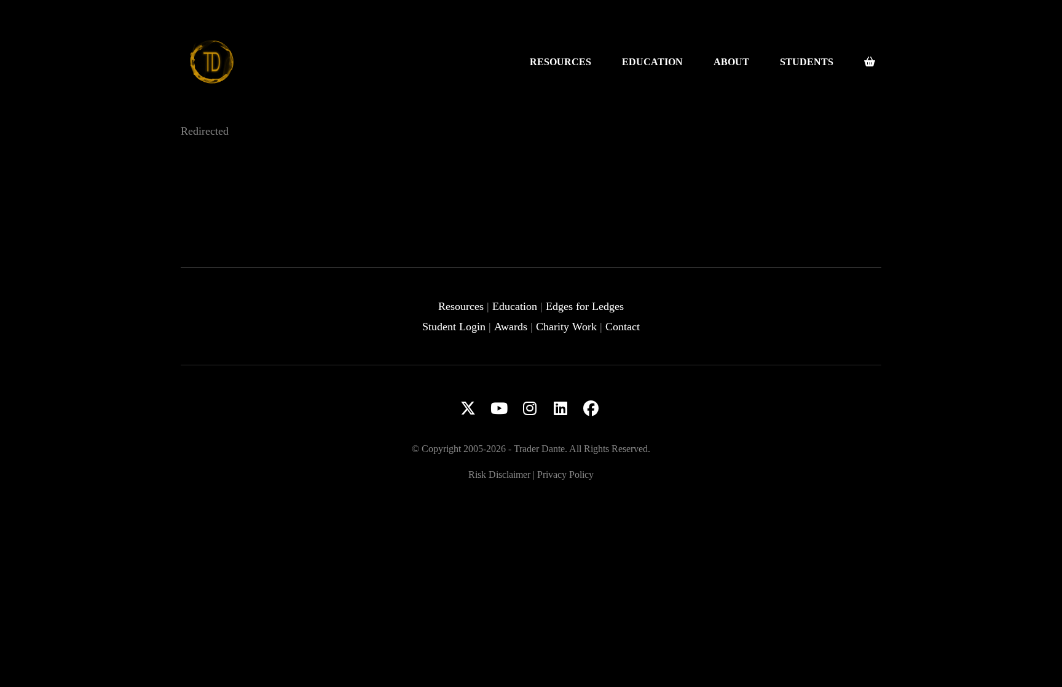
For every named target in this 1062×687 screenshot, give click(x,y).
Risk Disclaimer (499, 474)
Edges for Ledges (585, 306)
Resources (461, 306)
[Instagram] (529, 408)
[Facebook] (591, 408)
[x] (468, 408)
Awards (510, 326)
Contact (622, 326)
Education (514, 306)
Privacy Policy (565, 474)
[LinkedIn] (560, 408)
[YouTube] (499, 408)
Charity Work (566, 326)
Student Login (454, 326)
